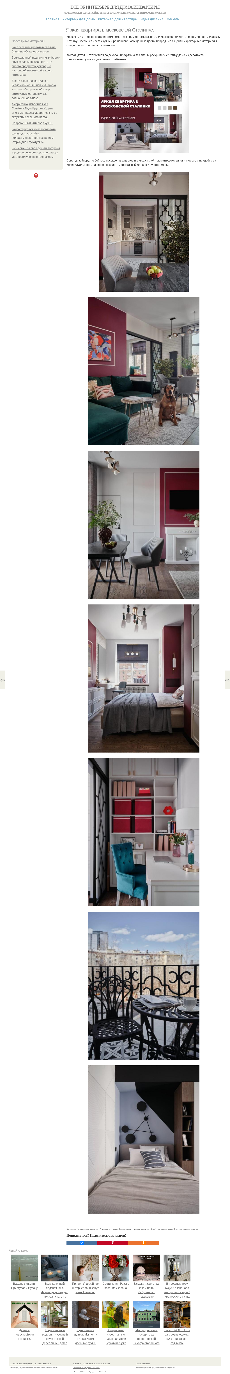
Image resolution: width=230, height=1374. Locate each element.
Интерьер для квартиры (117, 18)
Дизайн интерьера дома (161, 1228)
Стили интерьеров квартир (185, 1228)
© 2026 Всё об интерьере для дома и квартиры (30, 1363)
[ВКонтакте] (81, 1243)
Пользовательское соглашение (96, 1363)
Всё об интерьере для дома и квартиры (114, 7)
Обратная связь (143, 1363)
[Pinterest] (112, 1243)
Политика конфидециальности (86, 1367)
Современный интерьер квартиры (134, 1228)
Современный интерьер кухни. (32, 123)
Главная (52, 18)
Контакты (77, 1363)
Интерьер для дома (79, 18)
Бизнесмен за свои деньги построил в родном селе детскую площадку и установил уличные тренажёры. (36, 152)
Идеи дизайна (152, 18)
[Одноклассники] (143, 1243)
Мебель (173, 18)
